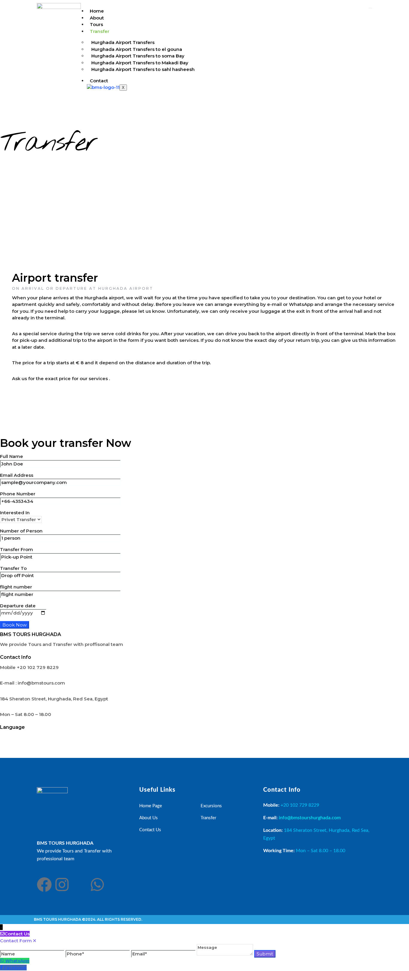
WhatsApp (17, 961)
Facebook (15, 967)
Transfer (99, 31)
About (97, 18)
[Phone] (98, 954)
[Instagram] (61, 884)
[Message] (225, 954)
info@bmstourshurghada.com (310, 817)
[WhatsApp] (2, 961)
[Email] (164, 954)
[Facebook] (44, 884)
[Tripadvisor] (79, 884)
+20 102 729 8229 (300, 805)
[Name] (33, 954)
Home (97, 11)
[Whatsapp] (97, 884)
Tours (96, 24)
